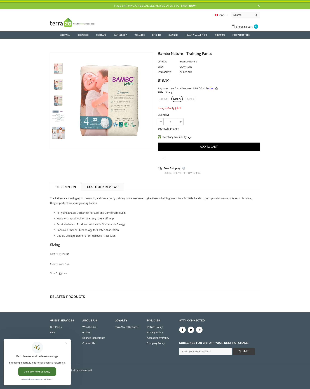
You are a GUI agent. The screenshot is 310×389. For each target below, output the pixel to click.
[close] (258, 6)
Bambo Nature (188, 61)
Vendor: (162, 61)
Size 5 (177, 99)
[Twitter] (191, 330)
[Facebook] (182, 330)
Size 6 (190, 99)
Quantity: (163, 115)
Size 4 (163, 99)
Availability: (165, 72)
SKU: (160, 67)
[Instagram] (199, 330)
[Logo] (72, 23)
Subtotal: (163, 129)
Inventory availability (174, 137)
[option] (109, 101)
